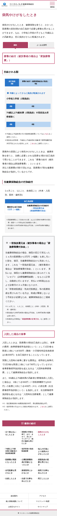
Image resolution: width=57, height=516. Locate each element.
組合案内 (14, 496)
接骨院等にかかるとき (27, 471)
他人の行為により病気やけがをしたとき (43, 451)
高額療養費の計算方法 (30, 319)
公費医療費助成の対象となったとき (27, 462)
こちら (46, 134)
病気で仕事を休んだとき (43, 471)
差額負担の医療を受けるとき (43, 462)
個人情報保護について (14, 501)
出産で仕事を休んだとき (27, 479)
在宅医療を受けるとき (10, 471)
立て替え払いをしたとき (10, 433)
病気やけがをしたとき (43, 433)
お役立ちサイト (14, 507)
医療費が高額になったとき (10, 460)
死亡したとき (43, 478)
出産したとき (10, 478)
